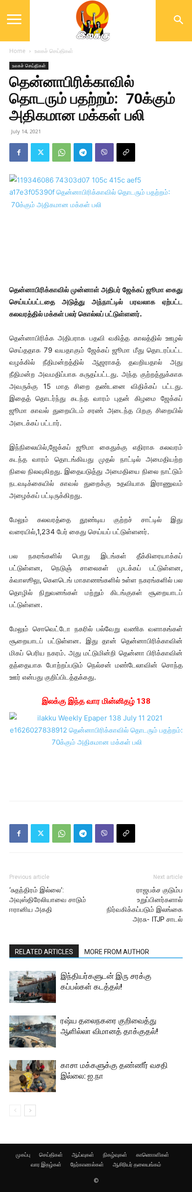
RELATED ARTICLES (44, 952)
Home (17, 51)
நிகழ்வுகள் (115, 1155)
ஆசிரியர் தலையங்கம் (137, 1164)
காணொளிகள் (152, 1155)
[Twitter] (40, 152)
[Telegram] (83, 152)
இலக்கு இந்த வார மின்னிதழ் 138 (96, 701)
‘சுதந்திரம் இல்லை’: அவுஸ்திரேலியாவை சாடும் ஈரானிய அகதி (47, 900)
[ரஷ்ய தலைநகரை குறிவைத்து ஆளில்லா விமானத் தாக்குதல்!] (32, 1031)
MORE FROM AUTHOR (116, 952)
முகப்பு (23, 1155)
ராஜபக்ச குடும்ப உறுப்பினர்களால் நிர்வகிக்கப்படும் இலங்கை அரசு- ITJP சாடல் (145, 904)
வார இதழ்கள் (46, 1164)
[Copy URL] (126, 152)
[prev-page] (15, 1110)
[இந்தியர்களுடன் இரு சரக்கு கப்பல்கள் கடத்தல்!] (32, 987)
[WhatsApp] (61, 152)
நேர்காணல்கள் (87, 1164)
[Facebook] (18, 152)
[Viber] (104, 152)
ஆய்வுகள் (83, 1155)
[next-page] (30, 1110)
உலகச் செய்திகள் (53, 51)
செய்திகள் (51, 1155)
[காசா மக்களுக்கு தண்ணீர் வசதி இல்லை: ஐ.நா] (32, 1076)
